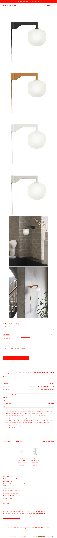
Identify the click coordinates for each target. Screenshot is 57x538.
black (5, 348)
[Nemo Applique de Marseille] (35, 450)
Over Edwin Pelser (9, 488)
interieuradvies (8, 500)
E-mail (52, 372)
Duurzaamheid (7, 481)
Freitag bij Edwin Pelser (12, 478)
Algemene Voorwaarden (10, 493)
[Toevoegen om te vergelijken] (53, 334)
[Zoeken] (52, 5)
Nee (43, 536)
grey (11, 348)
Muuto (52, 329)
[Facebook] (28, 516)
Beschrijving (7, 373)
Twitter (40, 372)
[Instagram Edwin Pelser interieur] (30, 516)
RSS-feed (6, 503)
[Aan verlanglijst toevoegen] (51, 334)
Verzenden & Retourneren (11, 495)
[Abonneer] (18, 517)
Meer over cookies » (50, 536)
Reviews (5, 376)
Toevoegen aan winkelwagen (13, 357)
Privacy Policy (8, 498)
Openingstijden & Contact (11, 490)
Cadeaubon (6, 476)
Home (4, 321)
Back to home (46, 441)
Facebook (35, 372)
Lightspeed (41, 527)
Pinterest (46, 372)
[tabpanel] (21, 456)
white (24, 348)
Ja (39, 536)
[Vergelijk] (45, 5)
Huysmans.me (28, 528)
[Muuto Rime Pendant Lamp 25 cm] (21, 450)
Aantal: (7, 354)
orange (17, 348)
